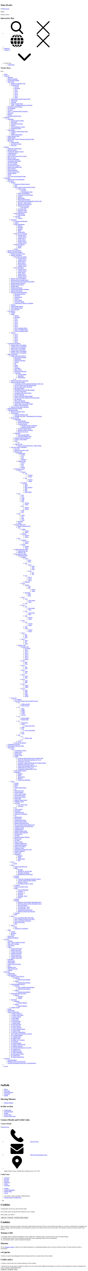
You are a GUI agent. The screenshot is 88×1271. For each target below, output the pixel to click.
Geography (17, 368)
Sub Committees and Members (26, 987)
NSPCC (13, 133)
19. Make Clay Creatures (18, 1040)
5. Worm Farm (15, 1020)
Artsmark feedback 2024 (21, 414)
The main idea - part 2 (24, 908)
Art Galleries (17, 699)
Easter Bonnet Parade (20, 787)
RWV (16, 786)
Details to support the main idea (26, 911)
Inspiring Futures (22, 424)
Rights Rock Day (19, 791)
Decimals (20, 869)
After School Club (13, 968)
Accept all (10, 1217)
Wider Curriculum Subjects (18, 356)
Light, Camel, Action (20, 794)
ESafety (10, 1009)
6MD (26, 691)
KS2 (22, 458)
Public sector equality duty (15, 167)
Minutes (16, 995)
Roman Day (24, 722)
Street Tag (13, 145)
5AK (22, 518)
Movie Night (17, 818)
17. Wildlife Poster (16, 1037)
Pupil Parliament (12, 975)
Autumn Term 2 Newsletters (18, 346)
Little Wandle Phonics (20, 770)
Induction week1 (22, 210)
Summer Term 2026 (16, 948)
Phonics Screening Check (18, 253)
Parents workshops (19, 244)
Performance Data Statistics (15, 106)
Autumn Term (18, 752)
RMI (26, 489)
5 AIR (23, 713)
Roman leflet (24, 719)
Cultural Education (13, 410)
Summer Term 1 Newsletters (18, 351)
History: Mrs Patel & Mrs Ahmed (23, 396)
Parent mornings (18, 792)
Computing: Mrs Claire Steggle (22, 393)
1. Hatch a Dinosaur (16, 1013)
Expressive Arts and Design (25, 195)
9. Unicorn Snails (15, 1026)
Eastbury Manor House (20, 800)
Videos (30, 476)
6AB (26, 693)
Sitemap (6, 1188)
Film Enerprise (22, 421)
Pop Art (23, 715)
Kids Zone (7, 972)
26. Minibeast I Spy (16, 1051)
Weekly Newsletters (16, 255)
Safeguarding (11, 130)
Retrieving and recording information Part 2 (30, 903)
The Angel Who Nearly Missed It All (24, 825)
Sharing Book (15, 286)
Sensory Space (22, 188)
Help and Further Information (19, 292)
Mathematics (21, 198)
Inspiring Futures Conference (29, 425)
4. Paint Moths (15, 1018)
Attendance (11, 119)
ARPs (9, 930)
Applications (11, 64)
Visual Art (13, 698)
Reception (17, 88)
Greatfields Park (18, 829)
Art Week (17, 803)
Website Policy (8, 1191)
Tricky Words (18, 300)
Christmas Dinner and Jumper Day (23, 826)
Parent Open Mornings (24, 780)
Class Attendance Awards (18, 127)
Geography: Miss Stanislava (22, 402)
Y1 (22, 739)
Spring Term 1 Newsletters (18, 348)
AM (26, 473)
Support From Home (16, 291)
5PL (22, 517)
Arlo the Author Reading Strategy (27, 880)
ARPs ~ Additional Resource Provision (21, 105)
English (13, 312)
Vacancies (10, 110)
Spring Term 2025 (16, 955)
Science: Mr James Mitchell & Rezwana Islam (26, 397)
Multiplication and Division (25, 874)
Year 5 (16, 96)
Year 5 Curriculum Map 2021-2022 (24, 917)
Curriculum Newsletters (14, 343)
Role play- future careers (24, 202)
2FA (22, 512)
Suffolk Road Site (23, 551)
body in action (25, 705)
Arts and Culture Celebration (19, 447)
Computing (17, 373)
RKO (26, 486)
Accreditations (11, 108)
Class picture (31, 600)
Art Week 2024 (22, 209)
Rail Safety (17, 811)
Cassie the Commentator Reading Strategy (29, 879)
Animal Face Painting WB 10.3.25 (27, 769)
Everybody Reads (19, 301)
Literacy (20, 196)
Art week (17, 448)
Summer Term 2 (22, 243)
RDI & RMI (28, 492)
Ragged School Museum (21, 832)
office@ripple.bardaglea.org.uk (38, 1155)
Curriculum (7, 178)
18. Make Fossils (15, 1038)
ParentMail (10, 959)
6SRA (26, 695)
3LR (26, 626)
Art (15, 379)
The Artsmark (14, 413)
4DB (26, 636)
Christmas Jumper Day (20, 843)
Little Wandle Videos (16, 308)
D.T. (15, 808)
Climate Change (15, 1007)
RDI (26, 490)
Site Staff (13, 102)
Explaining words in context (25, 883)
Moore (23, 467)
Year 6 (16, 97)
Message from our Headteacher (16, 179)
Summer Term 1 (22, 241)
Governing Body (12, 1060)
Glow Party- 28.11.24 (24, 761)
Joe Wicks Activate (16, 144)
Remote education (12, 170)
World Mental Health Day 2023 (23, 849)
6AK (26, 690)
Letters (9, 947)
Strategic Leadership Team (18, 83)
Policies (10, 114)
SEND (9, 175)
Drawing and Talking (23, 435)
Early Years (11, 181)
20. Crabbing (14, 1041)
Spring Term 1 (22, 238)
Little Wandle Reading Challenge (20, 289)
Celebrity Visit (18, 444)
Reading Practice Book (17, 284)
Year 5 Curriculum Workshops (22, 921)
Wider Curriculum (12, 354)
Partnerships (17, 419)
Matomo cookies (9, 1247)
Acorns (13, 931)
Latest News (11, 945)
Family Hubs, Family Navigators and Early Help (21, 139)
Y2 (22, 736)
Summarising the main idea (25, 910)
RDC (26, 484)
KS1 (22, 456)
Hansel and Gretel (30, 726)
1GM (22, 498)
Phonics (20, 226)
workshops (17, 216)
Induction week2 (22, 212)
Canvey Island (18, 809)
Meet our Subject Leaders (18, 382)
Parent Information (19, 224)
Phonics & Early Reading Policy (20, 280)
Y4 (19, 716)
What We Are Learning (20, 233)
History (16, 366)
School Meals (11, 962)
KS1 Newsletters (19, 267)
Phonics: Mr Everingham (21, 405)
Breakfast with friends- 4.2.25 (26, 764)
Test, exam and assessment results (17, 176)
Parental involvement (23, 206)
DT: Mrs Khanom (19, 394)
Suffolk (23, 529)
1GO (22, 496)
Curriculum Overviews (14, 744)
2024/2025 (14, 999)
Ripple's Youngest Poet (24, 526)
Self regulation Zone (26, 192)
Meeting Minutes (22, 1003)
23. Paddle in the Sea (16, 1046)
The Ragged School (19, 795)
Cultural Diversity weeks (21, 549)
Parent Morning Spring (20, 821)
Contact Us (7, 50)
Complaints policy (12, 153)
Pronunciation (18, 297)
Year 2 (16, 91)
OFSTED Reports (12, 162)
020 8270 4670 (34, 1141)
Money (20, 897)
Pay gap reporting (12, 164)
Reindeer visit (18, 452)
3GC (26, 622)
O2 (19, 442)
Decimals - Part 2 (22, 896)
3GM (26, 628)
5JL (26, 642)
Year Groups (11, 747)
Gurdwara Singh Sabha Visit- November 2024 (30, 758)
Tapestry (20, 218)
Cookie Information (9, 1190)
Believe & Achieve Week (18, 411)
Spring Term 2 (22, 240)
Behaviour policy (12, 150)
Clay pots (20, 806)
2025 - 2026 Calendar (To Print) (16, 942)
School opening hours (13, 171)
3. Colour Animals (16, 1016)
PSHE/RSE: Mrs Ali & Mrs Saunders (24, 390)
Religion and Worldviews (25, 204)
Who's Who (11, 82)
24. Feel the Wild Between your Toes (21, 1047)
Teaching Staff (15, 85)
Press (9, 965)
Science (13, 332)
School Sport (11, 1010)
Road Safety (17, 798)
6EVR (26, 696)
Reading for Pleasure (16, 288)
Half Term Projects (19, 922)
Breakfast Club (12, 967)
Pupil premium (12, 168)
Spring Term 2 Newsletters (18, 349)
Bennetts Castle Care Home (25, 430)
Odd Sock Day (18, 834)
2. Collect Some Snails (17, 1015)
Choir (16, 441)
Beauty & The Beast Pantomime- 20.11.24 (29, 760)
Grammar (17, 885)
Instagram (6, 48)
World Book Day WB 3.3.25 (26, 767)
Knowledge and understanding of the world (30, 201)
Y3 (19, 721)
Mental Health (11, 137)
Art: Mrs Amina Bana (20, 391)
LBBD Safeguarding (16, 134)
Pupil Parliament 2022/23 (18, 984)
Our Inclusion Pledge (13, 80)
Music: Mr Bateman (19, 401)
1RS (22, 495)
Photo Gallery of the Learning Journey (24, 187)
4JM (26, 682)
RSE (15, 863)
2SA (22, 506)
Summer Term (18, 755)
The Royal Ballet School (24, 428)
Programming (21, 377)
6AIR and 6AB (25, 704)
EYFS (23, 455)
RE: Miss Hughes (19, 388)
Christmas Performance (20, 845)
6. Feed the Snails (16, 1021)
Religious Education (19, 360)
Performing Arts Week (20, 554)
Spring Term (17, 753)
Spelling (16, 876)
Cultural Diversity (19, 812)
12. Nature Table (15, 1030)
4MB (26, 681)
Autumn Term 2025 (16, 951)
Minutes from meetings (24, 979)
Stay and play (25, 207)
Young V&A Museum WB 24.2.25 (27, 766)
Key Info (6, 939)
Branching (21, 376)
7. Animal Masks (15, 1023)
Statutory (6, 147)
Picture (33, 589)
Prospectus (10, 113)
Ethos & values (12, 158)
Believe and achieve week (21, 450)
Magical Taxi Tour (23, 431)
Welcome (10, 77)
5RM (26, 640)
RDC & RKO (28, 487)
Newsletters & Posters (17, 123)
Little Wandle (21, 215)
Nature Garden (18, 842)
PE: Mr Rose (17, 399)
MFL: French (18, 370)
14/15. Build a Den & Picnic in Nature (21, 1033)
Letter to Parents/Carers (20, 866)
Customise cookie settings (21, 1217)
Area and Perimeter (23, 890)
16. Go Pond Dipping (17, 1035)
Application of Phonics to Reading (23, 303)
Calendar (10, 941)
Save (15, 1269)
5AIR (26, 643)
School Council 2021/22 (17, 976)
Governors (7, 1058)
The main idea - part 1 (24, 907)
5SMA (26, 685)
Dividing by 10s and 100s (25, 871)
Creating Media (22, 374)
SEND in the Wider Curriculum (19, 380)
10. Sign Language (16, 1027)
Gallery (16, 223)
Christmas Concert (19, 469)
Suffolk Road (21, 453)
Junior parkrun (15, 142)
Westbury (23, 534)
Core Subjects (11, 311)
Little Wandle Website (17, 306)
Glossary (16, 298)
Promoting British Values (14, 116)
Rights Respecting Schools (15, 408)
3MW (22, 727)
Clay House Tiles (22, 804)
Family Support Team (17, 103)
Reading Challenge (19, 851)
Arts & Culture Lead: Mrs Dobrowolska (25, 385)
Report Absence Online (17, 120)
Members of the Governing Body (17, 1061)
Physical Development (24, 199)
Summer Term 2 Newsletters (18, 353)
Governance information (14, 161)
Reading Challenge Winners (22, 837)
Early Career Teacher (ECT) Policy (17, 156)
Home (5, 74)
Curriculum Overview (20, 750)
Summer (23, 557)
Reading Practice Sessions (18, 283)
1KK (33, 568)
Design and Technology (20, 814)
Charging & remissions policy (16, 151)
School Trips (17, 852)
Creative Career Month (20, 439)
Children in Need (19, 801)
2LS (26, 673)
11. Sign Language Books (18, 1029)
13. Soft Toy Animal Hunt (18, 1032)
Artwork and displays (20, 743)
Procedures (14, 122)
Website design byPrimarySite (12, 1197)
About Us (6, 76)
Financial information (13, 159)
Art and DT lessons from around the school (26, 701)
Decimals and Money (23, 873)
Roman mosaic (25, 718)
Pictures (30, 475)
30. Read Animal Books (17, 1057)
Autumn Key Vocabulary (21, 928)
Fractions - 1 (21, 891)
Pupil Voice (11, 936)
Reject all (3, 1217)
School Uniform (12, 173)
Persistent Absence (16, 128)
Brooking (23, 459)
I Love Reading (15, 309)
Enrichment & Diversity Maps (16, 746)
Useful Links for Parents (14, 964)
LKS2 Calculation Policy (21, 329)
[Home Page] (5, 8)
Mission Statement (13, 79)
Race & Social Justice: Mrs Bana (23, 387)
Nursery (16, 86)
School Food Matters (23, 422)
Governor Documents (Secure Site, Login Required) (22, 1063)
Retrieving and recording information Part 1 (30, 902)
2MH (22, 510)
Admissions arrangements (14, 148)
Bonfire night (28, 738)
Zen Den (23, 190)
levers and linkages (30, 730)
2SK (22, 501)
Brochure (20, 227)
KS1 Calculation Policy (20, 328)
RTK (26, 664)
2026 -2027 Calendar (13, 944)
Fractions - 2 (21, 893)
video (29, 609)
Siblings (13, 305)
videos (26, 504)
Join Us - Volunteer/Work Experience (18, 111)
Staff (15, 185)
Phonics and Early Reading (15, 252)
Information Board (19, 213)
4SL (26, 634)
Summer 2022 (25, 647)
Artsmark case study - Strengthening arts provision (28, 416)
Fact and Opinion (22, 905)
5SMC (26, 687)
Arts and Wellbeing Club (24, 436)
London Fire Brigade (20, 820)
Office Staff (14, 100)
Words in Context (22, 882)
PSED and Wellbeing (23, 193)
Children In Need (19, 828)
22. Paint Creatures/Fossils (18, 1044)
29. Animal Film (15, 1055)
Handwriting (21, 232)
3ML (26, 678)
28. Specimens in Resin (17, 1054)
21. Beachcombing (16, 1043)
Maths (19, 230)
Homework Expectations (14, 250)
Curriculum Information (20, 221)
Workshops (17, 772)
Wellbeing (7, 117)
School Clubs (11, 961)
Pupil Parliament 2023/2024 (18, 993)
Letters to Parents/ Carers (21, 886)
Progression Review (19, 294)
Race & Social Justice (20, 357)
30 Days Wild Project (13, 1012)
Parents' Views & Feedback (18, 278)
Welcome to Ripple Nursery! (22, 184)
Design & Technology (20, 371)
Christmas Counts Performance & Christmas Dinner (32, 763)
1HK (26, 668)
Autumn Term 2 (22, 236)
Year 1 (16, 89)
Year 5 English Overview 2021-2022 (24, 919)
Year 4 (16, 94)
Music (16, 365)
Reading (20, 229)
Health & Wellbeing (13, 938)
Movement (10, 141)
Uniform (10, 970)
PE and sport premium (14, 165)
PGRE (16, 249)
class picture (31, 608)
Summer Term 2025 (16, 953)
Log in (6, 1066)
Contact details (12, 154)
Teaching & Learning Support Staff (20, 99)
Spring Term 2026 (16, 950)
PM (26, 478)
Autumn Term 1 (22, 235)
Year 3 (16, 93)
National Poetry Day (20, 524)
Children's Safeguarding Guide (19, 131)
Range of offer (15, 418)
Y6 (19, 702)
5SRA (23, 515)
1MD (22, 500)
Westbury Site (21, 461)
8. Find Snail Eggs (16, 1024)
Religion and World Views (21, 823)
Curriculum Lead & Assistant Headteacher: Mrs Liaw (28, 383)
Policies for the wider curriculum (20, 407)
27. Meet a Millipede (16, 1052)
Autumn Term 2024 (16, 956)
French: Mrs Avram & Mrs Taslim (23, 404)
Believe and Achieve (20, 797)
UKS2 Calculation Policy (21, 331)
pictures (27, 531)
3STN (26, 676)
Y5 (19, 707)
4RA (26, 637)
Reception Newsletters (20, 257)
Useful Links (11, 973)
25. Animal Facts (15, 1049)
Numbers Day (18, 817)
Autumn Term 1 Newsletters (18, 345)
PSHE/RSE (17, 359)
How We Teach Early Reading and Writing (22, 281)
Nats (19, 860)
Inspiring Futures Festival (28, 427)
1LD (26, 603)
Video (33, 591)
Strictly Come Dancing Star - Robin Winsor (30, 445)
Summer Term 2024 (16, 958)
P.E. (15, 363)
